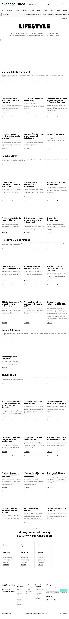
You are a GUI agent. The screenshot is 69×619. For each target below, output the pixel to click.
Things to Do (66, 14)
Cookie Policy (45, 613)
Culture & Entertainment (29, 14)
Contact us (20, 597)
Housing (32, 10)
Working (58, 10)
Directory (65, 10)
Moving (51, 10)
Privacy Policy (56, 593)
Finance (17, 10)
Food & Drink (39, 14)
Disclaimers (64, 18)
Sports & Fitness (58, 14)
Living (45, 10)
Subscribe (63, 590)
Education (9, 10)
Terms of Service (37, 613)
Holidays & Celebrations (48, 14)
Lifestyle (39, 10)
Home (3, 10)
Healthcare (24, 10)
